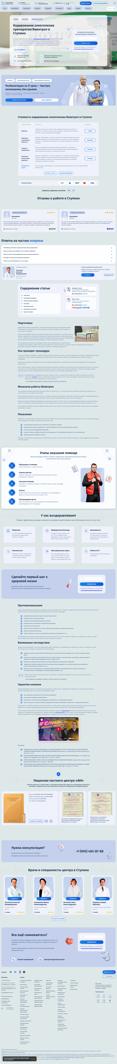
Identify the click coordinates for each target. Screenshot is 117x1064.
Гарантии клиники (28, 312)
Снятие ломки (61, 1007)
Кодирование (61, 996)
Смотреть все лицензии (36, 821)
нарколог (34, 377)
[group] (73, 808)
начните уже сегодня (19, 100)
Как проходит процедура (30, 298)
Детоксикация (61, 986)
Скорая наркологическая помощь (50, 996)
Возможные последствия (30, 309)
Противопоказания (28, 306)
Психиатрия (59, 8)
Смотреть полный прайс (66, 173)
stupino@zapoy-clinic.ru (7, 992)
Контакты (88, 8)
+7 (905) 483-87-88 (99, 264)
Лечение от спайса (62, 1013)
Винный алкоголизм (25, 1035)
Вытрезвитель (73, 989)
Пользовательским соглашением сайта (74, 1057)
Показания (26, 303)
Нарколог (37, 8)
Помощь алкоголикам (25, 1021)
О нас (4, 8)
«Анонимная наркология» (41, 39)
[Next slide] (51, 821)
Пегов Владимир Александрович (80, 289)
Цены (69, 8)
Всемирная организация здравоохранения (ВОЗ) (62, 1056)
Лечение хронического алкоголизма (23, 1000)
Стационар (48, 8)
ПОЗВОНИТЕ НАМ (91, 584)
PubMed (77, 1056)
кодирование (66, 710)
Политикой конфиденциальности (54, 1057)
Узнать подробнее (46, 100)
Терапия (78, 8)
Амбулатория (23, 984)
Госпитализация (74, 983)
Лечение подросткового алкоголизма (24, 1010)
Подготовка (27, 295)
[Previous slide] (46, 821)
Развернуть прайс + (50, 173)
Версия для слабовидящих (10, 1008)
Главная (16, 19)
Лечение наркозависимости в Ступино (62, 982)
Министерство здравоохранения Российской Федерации (94, 1056)
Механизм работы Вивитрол (31, 301)
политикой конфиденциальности (83, 49)
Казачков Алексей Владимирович (80, 301)
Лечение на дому (24, 1014)
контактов (57, 1059)
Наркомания (15, 8)
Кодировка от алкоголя (37, 19)
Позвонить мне (85, 43)
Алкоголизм (26, 8)
